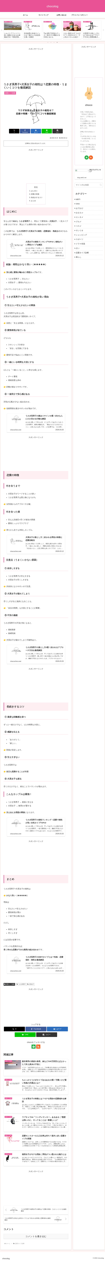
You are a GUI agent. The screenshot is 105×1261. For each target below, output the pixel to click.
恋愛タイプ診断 (10, 984)
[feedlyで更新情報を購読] (33, 1047)
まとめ (33, 201)
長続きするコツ (36, 197)
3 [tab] (54, 42)
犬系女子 (31, 984)
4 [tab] (57, 42)
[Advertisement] (36, 65)
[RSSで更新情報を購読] (38, 1047)
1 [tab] (48, 42)
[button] (57, 131)
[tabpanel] (12, 29)
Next (103, 30)
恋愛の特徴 (35, 194)
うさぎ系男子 (22, 984)
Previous (2, 30)
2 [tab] (51, 42)
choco (88, 105)
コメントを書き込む (35, 1236)
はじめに (34, 191)
